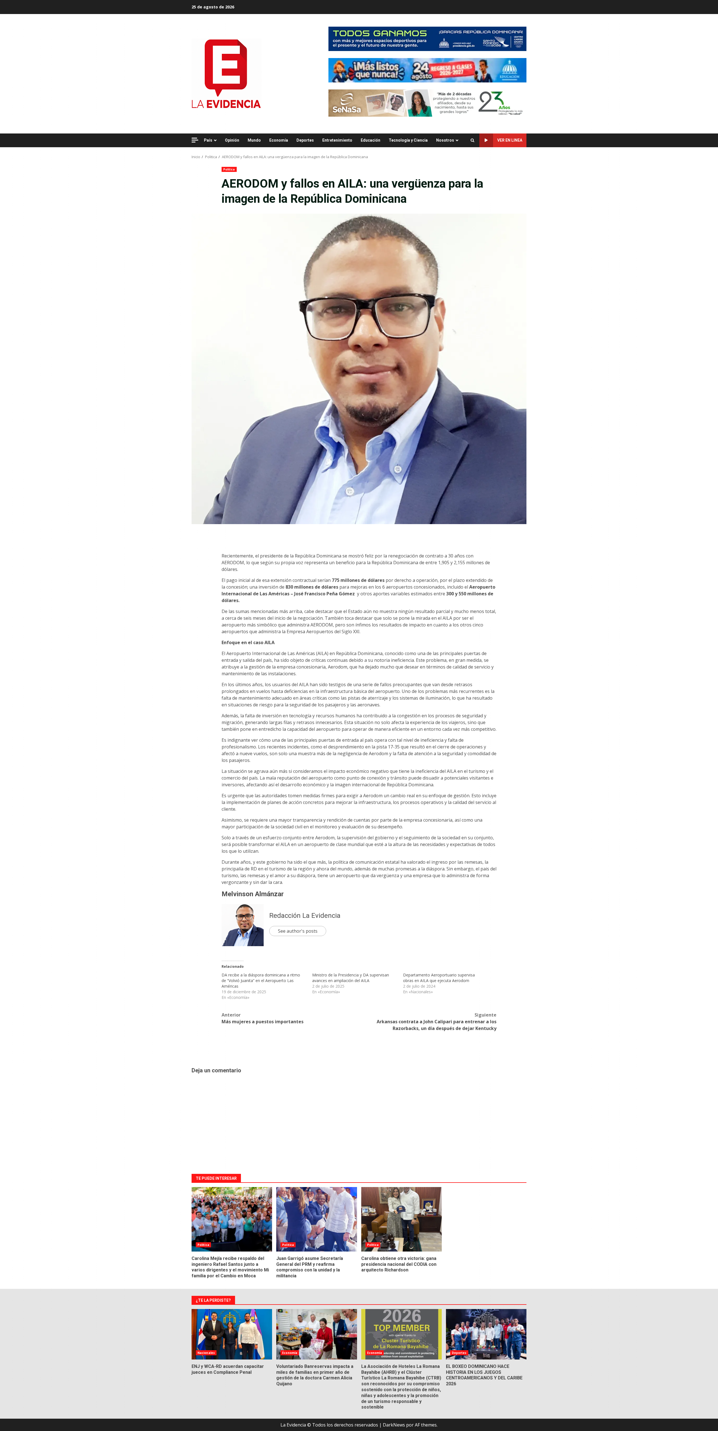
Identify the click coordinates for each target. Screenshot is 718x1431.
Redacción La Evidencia (304, 916)
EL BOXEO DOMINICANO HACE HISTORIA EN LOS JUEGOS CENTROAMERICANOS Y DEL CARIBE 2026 (486, 1334)
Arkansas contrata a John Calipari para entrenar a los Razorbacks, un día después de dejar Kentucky (436, 1021)
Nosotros (445, 140)
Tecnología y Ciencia (408, 140)
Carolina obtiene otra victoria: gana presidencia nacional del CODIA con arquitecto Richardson (401, 1219)
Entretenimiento (337, 140)
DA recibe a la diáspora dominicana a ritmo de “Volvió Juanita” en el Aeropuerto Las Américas (261, 980)
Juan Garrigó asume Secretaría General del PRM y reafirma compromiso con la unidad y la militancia (316, 1219)
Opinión (232, 140)
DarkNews (394, 1425)
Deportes (305, 140)
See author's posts (297, 931)
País (208, 140)
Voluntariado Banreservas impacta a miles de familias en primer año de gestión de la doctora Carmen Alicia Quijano (316, 1334)
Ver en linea (509, 140)
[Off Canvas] (195, 140)
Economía (278, 140)
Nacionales (206, 1353)
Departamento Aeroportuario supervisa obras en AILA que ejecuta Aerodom (439, 977)
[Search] (472, 140)
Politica (229, 169)
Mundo (254, 140)
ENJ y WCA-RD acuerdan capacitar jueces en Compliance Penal (232, 1334)
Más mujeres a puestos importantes (262, 1018)
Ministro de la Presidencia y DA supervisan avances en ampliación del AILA (350, 977)
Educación (370, 140)
